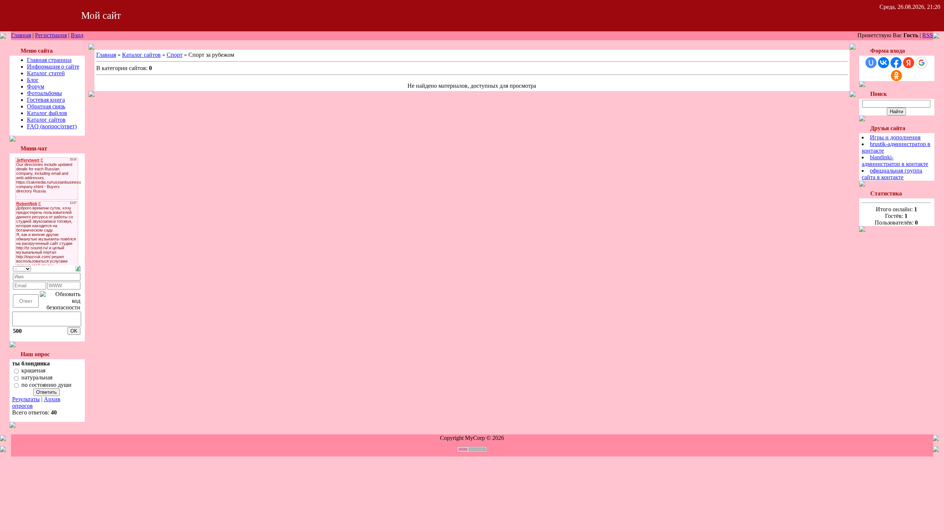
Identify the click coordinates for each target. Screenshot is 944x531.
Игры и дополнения (895, 137)
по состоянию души (46, 385)
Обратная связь (46, 106)
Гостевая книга (46, 100)
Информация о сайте (53, 66)
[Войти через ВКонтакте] (883, 62)
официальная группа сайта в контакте (892, 173)
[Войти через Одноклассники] (896, 75)
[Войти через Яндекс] (908, 62)
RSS (927, 35)
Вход (77, 35)
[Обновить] (78, 268)
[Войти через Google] (921, 63)
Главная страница (49, 60)
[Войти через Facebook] (896, 62)
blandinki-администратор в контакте (895, 160)
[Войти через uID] (871, 62)
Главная (21, 35)
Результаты (26, 399)
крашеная (33, 370)
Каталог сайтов (46, 120)
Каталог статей (46, 73)
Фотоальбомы (44, 93)
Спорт (175, 55)
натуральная (36, 378)
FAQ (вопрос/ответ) (52, 126)
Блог (33, 80)
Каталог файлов (47, 113)
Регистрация (51, 35)
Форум (35, 86)
